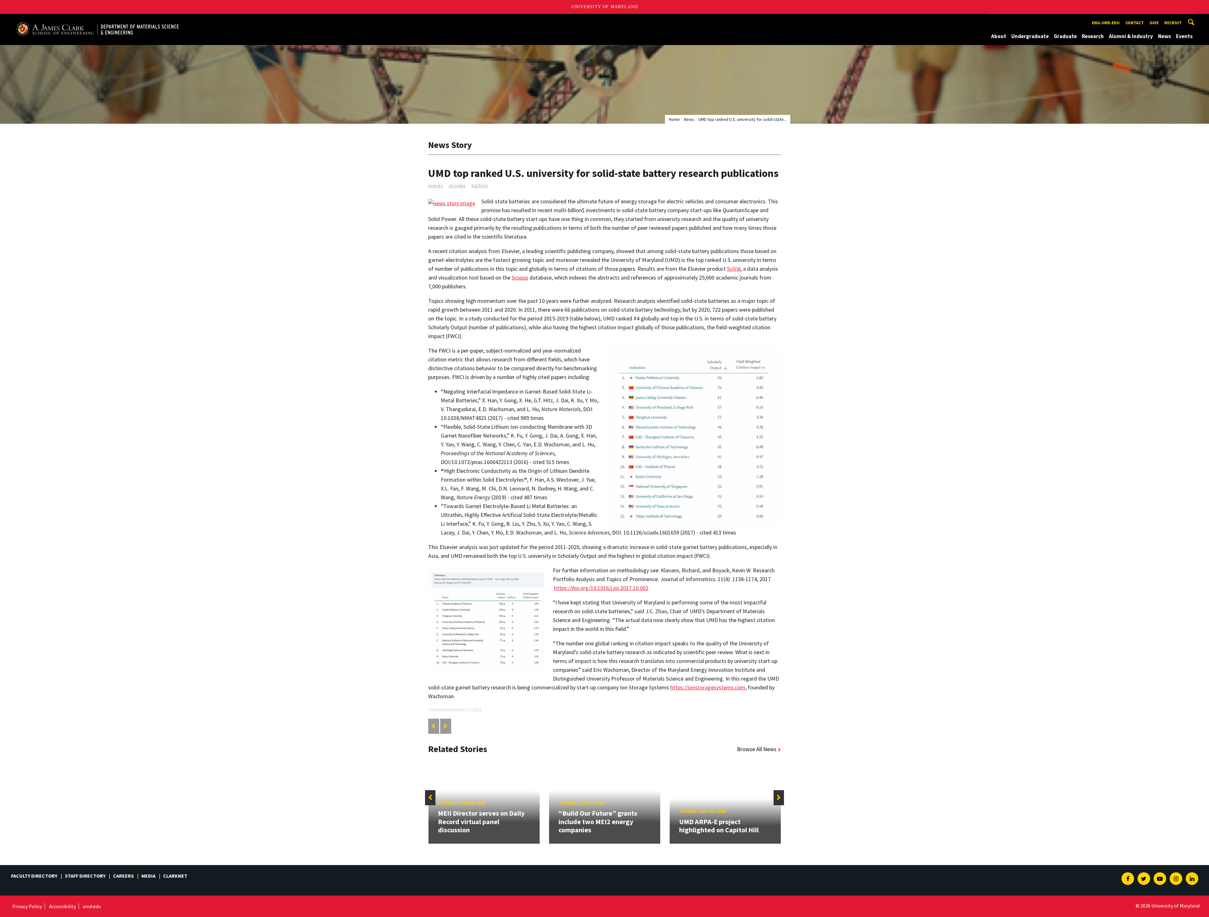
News (1164, 36)
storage (457, 185)
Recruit (1173, 22)
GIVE (1154, 22)
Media (148, 876)
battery (479, 185)
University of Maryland (604, 6)
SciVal (734, 268)
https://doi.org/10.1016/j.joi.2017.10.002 (601, 588)
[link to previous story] (433, 726)
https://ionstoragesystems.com (707, 687)
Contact (1134, 22)
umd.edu (92, 906)
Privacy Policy (27, 906)
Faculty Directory (34, 876)
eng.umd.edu (1106, 22)
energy (435, 185)
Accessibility (62, 906)
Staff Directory (85, 876)
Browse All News (756, 749)
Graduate (1065, 36)
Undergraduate (1030, 36)
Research (1093, 36)
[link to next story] (445, 726)
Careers (123, 876)
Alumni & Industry (1131, 36)
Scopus (520, 277)
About (998, 36)
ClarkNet (175, 876)
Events (1184, 36)
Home (674, 119)
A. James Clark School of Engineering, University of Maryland (87, 19)
